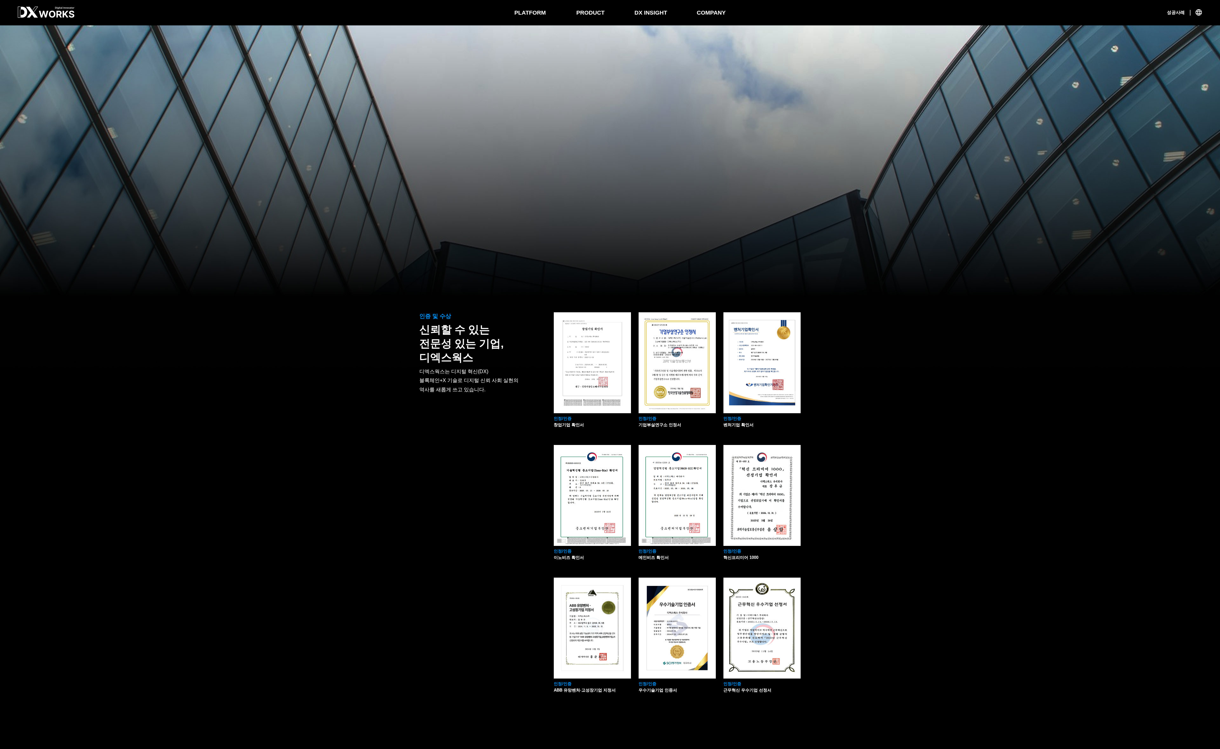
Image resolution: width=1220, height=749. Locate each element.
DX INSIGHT (650, 13)
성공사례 (1176, 12)
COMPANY (711, 13)
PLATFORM (530, 13)
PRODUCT (590, 13)
